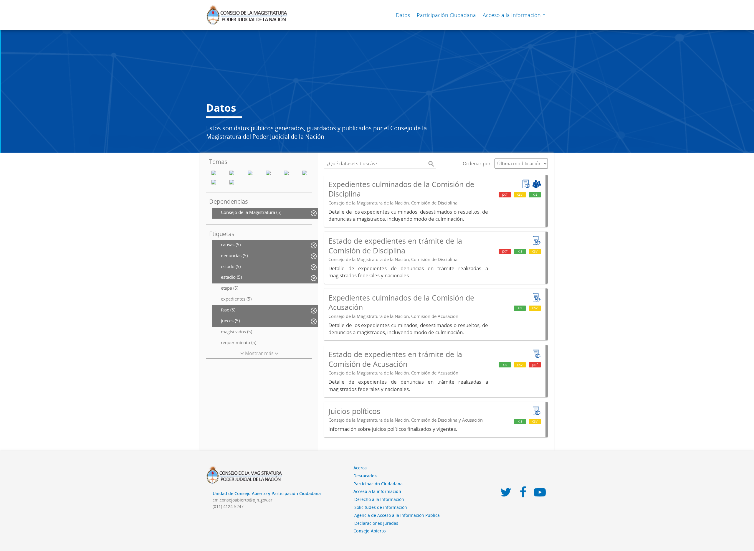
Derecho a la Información (379, 499)
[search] (431, 164)
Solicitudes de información (380, 507)
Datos (403, 15)
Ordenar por (477, 163)
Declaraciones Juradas (376, 523)
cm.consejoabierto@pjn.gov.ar (242, 500)
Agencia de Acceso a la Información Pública (397, 515)
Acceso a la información (377, 491)
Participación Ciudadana (446, 15)
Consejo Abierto (369, 531)
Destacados (365, 476)
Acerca (360, 468)
